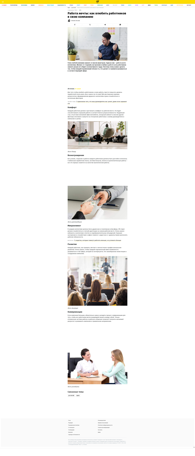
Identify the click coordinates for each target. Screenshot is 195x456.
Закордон (164, 5)
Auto (107, 5)
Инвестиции (50, 5)
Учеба (92, 5)
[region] (97, 452)
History (189, 5)
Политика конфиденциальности (105, 425)
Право (71, 5)
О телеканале (71, 427)
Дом (172, 5)
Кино (149, 5)
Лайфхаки (100, 5)
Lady (143, 5)
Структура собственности (74, 434)
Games (129, 5)
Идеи (69, 7)
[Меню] (3, 2)
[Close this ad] (194, 447)
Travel (156, 5)
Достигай (74, 7)
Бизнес (33, 5)
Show (136, 5)
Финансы (40, 5)
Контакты (100, 429)
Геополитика (13, 5)
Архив (99, 432)
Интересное (180, 5)
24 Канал (4, 5)
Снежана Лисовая (75, 20)
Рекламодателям (102, 420)
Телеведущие (71, 429)
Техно (122, 5)
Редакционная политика (73, 425)
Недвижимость (62, 5)
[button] (75, 24)
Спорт (78, 5)
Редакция (70, 422)
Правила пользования (103, 422)
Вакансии (70, 432)
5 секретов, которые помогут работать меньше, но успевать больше (97, 240)
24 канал (78, 89)
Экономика (24, 5)
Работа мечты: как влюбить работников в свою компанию (90, 7)
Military (115, 5)
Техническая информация (104, 427)
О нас (69, 420)
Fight (85, 5)
